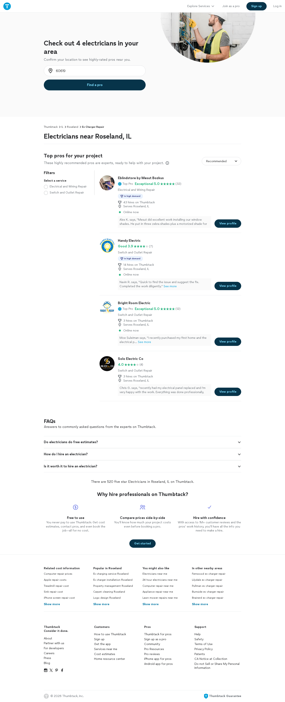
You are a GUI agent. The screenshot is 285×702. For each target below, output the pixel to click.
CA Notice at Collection (210, 659)
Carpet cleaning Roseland (109, 591)
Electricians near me (154, 573)
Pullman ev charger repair (207, 585)
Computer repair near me (157, 585)
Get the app (102, 644)
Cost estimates (104, 654)
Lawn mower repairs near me (160, 597)
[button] (125, 184)
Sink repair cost (53, 591)
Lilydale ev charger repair (207, 579)
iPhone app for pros (158, 659)
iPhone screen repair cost (59, 597)
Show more (52, 604)
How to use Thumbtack (110, 634)
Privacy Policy (203, 649)
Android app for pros (158, 664)
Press (47, 658)
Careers (49, 653)
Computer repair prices (58, 573)
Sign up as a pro (155, 639)
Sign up (99, 639)
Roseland (72, 126)
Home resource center (109, 659)
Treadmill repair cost (56, 585)
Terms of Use (203, 644)
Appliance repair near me (157, 591)
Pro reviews (152, 654)
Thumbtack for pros (158, 634)
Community (152, 644)
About (48, 638)
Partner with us (54, 643)
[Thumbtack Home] (7, 6)
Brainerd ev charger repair (207, 597)
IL (62, 126)
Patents (199, 654)
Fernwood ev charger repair (208, 573)
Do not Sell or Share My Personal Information (217, 666)
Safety (198, 639)
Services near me (105, 649)
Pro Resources (154, 649)
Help (197, 634)
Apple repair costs (55, 579)
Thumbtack (51, 126)
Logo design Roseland (107, 597)
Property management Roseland (113, 585)
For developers (54, 648)
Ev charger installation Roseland (112, 579)
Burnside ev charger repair (208, 591)
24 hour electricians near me (159, 579)
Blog (47, 663)
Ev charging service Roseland (111, 573)
